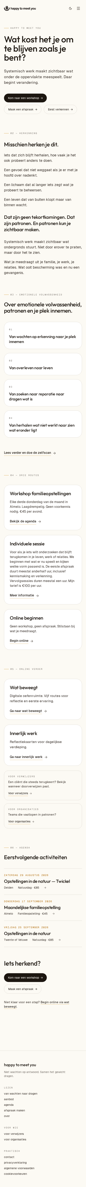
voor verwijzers (14, 1133)
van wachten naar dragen (20, 1093)
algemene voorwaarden (19, 1168)
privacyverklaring (15, 1162)
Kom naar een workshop (25, 98)
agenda (9, 1104)
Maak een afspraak (22, 109)
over (7, 1116)
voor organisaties (15, 1139)
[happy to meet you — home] (20, 8)
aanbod (9, 1099)
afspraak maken (14, 1110)
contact (9, 1157)
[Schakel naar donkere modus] (70, 8)
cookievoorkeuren (15, 1173)
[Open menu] (78, 8)
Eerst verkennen (60, 109)
